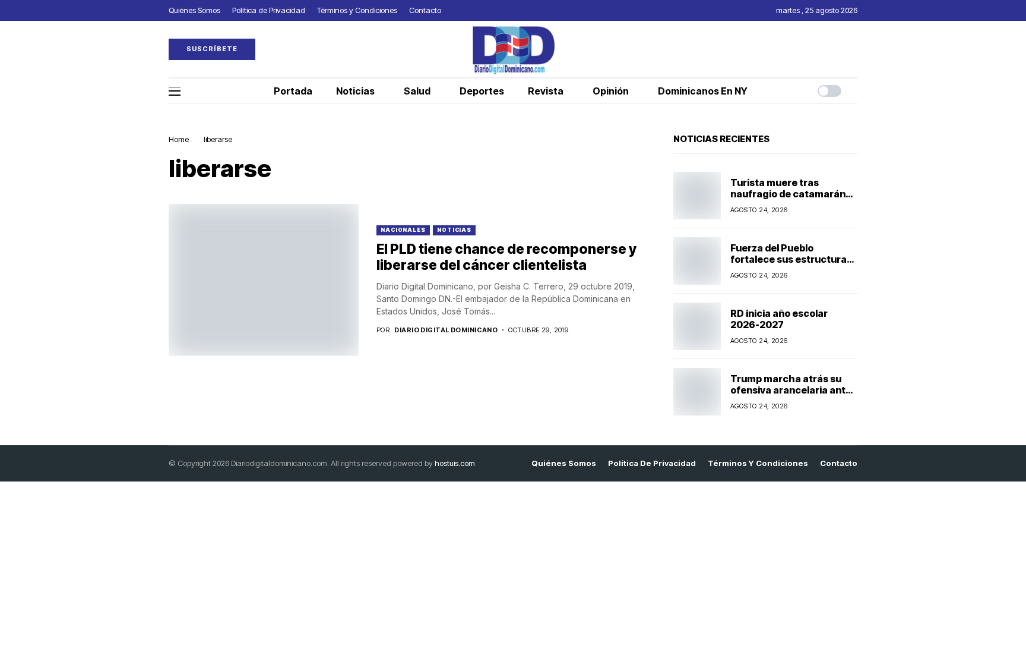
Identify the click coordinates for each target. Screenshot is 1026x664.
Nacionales (403, 229)
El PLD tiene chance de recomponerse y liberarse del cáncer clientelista (506, 257)
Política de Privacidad (652, 463)
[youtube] (854, 49)
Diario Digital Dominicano (446, 330)
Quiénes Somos (563, 463)
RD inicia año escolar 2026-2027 (779, 319)
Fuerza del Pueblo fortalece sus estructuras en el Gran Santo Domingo (791, 259)
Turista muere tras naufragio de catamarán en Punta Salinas (788, 194)
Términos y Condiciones (758, 463)
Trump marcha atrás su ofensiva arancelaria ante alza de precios (790, 390)
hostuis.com (455, 463)
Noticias (454, 229)
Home (179, 139)
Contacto (838, 463)
